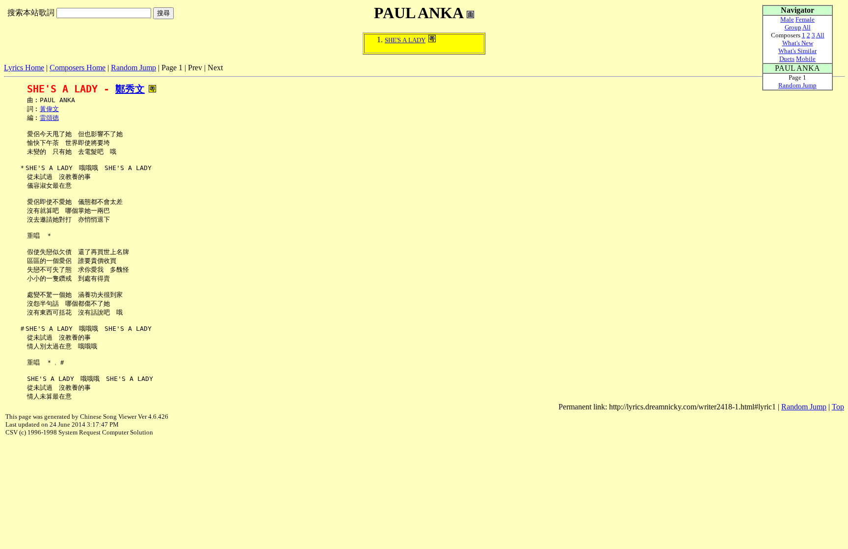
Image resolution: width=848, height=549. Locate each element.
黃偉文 (49, 109)
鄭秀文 (130, 89)
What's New (797, 43)
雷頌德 (49, 117)
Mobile (806, 58)
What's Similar (797, 51)
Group (793, 27)
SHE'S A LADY (405, 40)
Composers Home (78, 67)
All (806, 27)
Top (838, 407)
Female (805, 19)
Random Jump (133, 67)
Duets (787, 58)
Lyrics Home (24, 67)
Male (787, 19)
